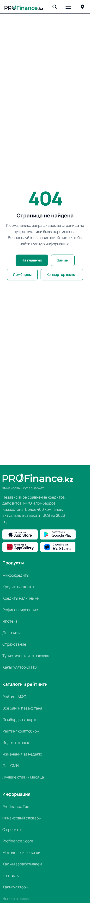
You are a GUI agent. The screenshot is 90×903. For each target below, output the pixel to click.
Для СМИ (10, 765)
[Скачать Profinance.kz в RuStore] (57, 547)
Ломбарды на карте (19, 719)
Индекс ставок (15, 742)
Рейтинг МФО (14, 696)
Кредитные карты (18, 586)
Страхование (14, 644)
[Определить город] (82, 6)
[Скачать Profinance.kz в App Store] (20, 534)
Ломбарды (22, 274)
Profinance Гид (15, 806)
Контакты (10, 875)
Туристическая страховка (25, 655)
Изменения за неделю (22, 754)
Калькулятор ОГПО (19, 667)
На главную (32, 260)
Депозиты (11, 632)
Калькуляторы (15, 887)
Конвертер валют (62, 274)
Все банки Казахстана (22, 708)
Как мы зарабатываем (22, 864)
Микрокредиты (15, 575)
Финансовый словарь (21, 818)
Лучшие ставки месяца (23, 777)
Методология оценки (21, 852)
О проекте (11, 829)
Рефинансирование (20, 609)
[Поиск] (54, 6)
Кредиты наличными (20, 598)
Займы (63, 260)
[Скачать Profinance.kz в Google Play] (57, 534)
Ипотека (10, 621)
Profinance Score (17, 841)
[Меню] (68, 6)
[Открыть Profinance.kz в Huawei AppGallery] (20, 547)
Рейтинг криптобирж (20, 731)
